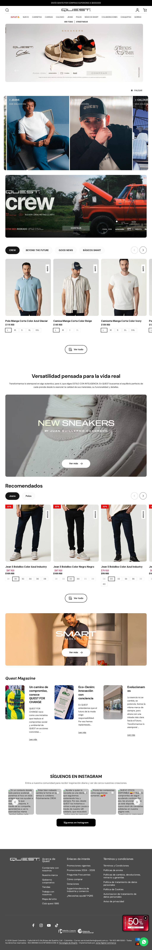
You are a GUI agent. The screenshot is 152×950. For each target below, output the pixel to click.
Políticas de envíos (113, 870)
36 (37, 579)
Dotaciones (73, 884)
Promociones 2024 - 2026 (81, 870)
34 (30, 579)
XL (29, 330)
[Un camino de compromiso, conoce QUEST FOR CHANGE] (14, 702)
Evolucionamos (136, 689)
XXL (37, 330)
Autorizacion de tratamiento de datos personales (119, 895)
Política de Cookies (113, 889)
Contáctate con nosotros (50, 869)
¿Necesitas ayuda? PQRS (80, 895)
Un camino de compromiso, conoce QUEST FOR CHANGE (38, 694)
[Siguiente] (135, 70)
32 (23, 579)
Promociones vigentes (79, 865)
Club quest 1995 (50, 903)
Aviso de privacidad (113, 901)
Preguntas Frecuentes (78, 874)
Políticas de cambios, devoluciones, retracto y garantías (122, 876)
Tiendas (46, 887)
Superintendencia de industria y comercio (78, 890)
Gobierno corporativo (48, 881)
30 (15, 579)
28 (8, 579)
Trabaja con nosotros (48, 893)
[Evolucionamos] (113, 702)
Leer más (33, 739)
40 (104, 584)
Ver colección (66, 104)
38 (45, 579)
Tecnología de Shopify (68, 943)
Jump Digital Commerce (106, 943)
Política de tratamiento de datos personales (120, 883)
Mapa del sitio (49, 899)
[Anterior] (16, 70)
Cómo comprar (75, 879)
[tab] (12, 250)
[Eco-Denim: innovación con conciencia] (64, 702)
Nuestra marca (50, 875)
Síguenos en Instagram (76, 822)
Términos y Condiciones (116, 865)
